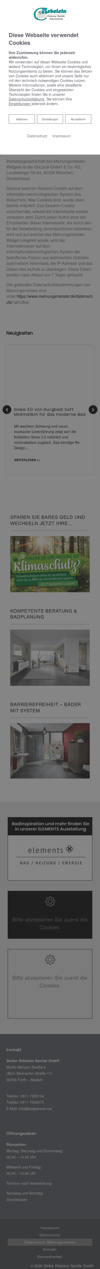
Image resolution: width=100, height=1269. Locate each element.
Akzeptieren (78, 119)
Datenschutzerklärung (26, 98)
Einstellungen (50, 119)
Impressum (62, 135)
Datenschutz (37, 135)
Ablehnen (22, 119)
